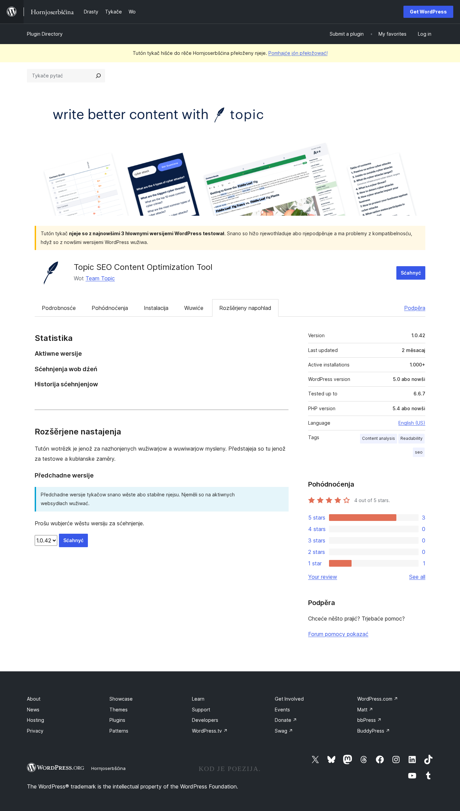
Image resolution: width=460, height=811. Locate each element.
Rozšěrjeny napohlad (245, 308)
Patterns (118, 731)
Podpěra (414, 308)
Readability (411, 438)
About (33, 699)
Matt (365, 709)
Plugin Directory (45, 34)
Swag (284, 731)
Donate (286, 720)
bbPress (369, 720)
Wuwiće (193, 308)
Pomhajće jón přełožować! (298, 53)
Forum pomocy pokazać (338, 634)
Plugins (117, 720)
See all (417, 576)
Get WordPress (428, 11)
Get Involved (289, 699)
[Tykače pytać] (98, 75)
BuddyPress (373, 731)
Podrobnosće (59, 308)
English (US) (411, 423)
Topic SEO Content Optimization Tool (143, 267)
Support (201, 709)
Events (282, 709)
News (33, 709)
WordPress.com (377, 699)
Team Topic (100, 278)
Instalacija (156, 308)
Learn (198, 699)
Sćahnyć (411, 273)
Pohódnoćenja (110, 308)
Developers (205, 720)
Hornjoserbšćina (108, 768)
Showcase (121, 699)
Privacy (35, 731)
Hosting (35, 720)
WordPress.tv (210, 731)
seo (419, 452)
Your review (322, 576)
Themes (118, 709)
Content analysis (378, 438)
